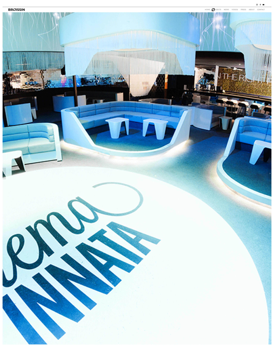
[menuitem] (207, 9)
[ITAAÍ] (269, 173)
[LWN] (16, 9)
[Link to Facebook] (260, 4)
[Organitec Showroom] (4, 173)
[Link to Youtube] (263, 4)
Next (266, 181)
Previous (7, 181)
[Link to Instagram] (257, 4)
